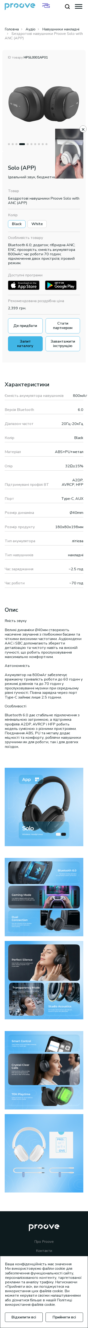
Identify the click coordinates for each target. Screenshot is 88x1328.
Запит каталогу (25, 343)
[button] (9, 144)
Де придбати (25, 325)
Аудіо (30, 29)
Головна (12, 29)
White (37, 224)
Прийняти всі (64, 1317)
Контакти (44, 1251)
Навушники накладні (60, 29)
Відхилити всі (23, 1317)
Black (17, 224)
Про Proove (44, 1242)
